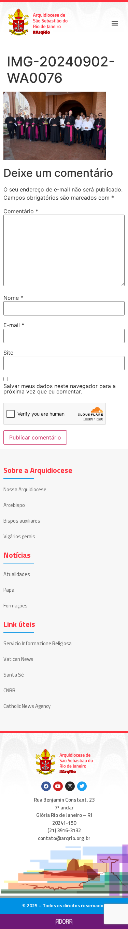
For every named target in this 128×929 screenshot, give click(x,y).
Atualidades (16, 574)
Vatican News (18, 659)
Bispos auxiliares (21, 521)
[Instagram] (70, 786)
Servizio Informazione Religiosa (37, 643)
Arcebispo (14, 505)
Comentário (20, 211)
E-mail (13, 325)
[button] (115, 23)
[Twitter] (82, 786)
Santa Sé (13, 675)
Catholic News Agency (27, 706)
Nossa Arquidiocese (24, 489)
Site (8, 352)
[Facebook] (46, 786)
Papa (8, 590)
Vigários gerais (19, 536)
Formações (15, 605)
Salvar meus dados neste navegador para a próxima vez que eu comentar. (59, 388)
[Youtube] (58, 786)
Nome (13, 297)
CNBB (9, 690)
